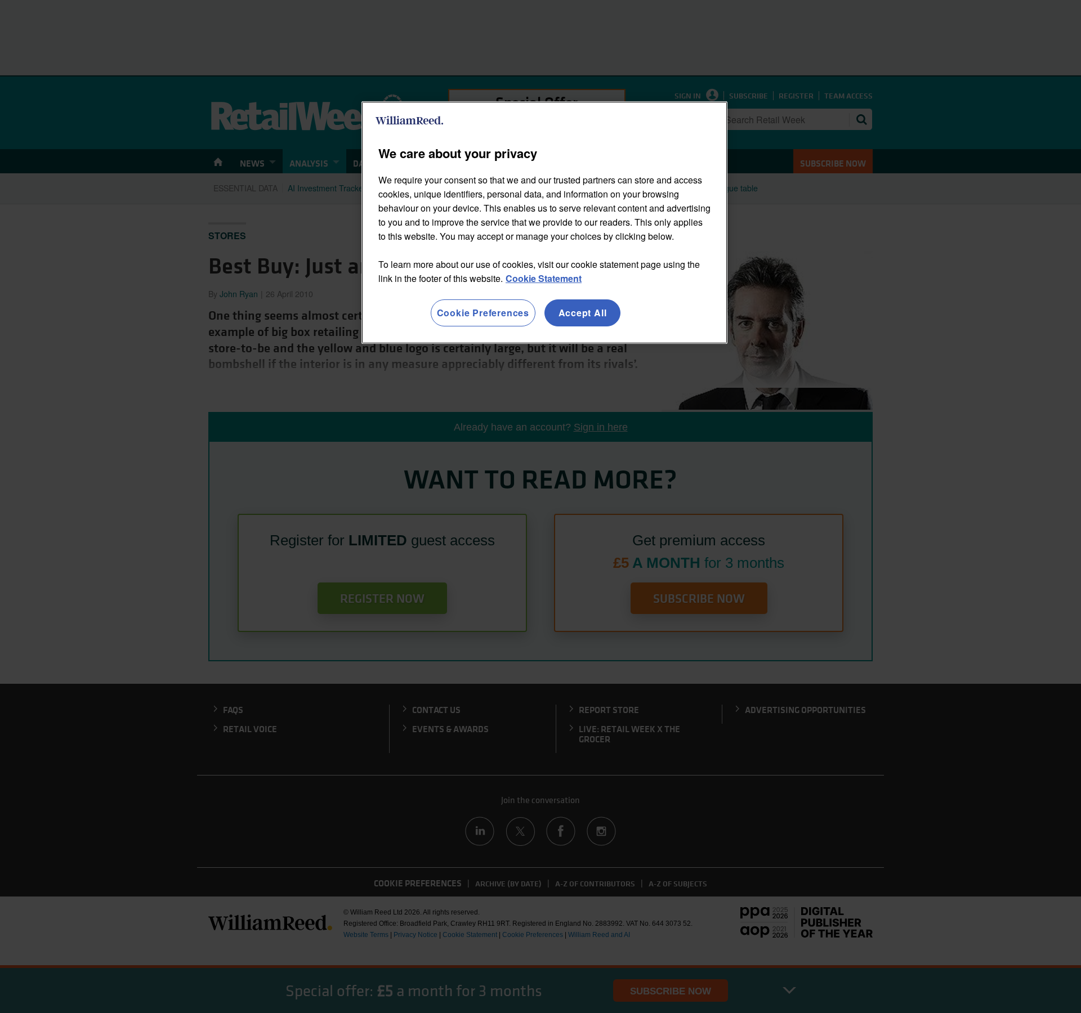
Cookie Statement (544, 278)
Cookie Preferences (483, 312)
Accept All (583, 312)
